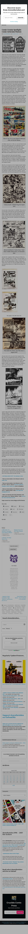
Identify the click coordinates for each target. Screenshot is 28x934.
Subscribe (20, 17)
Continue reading (14, 21)
